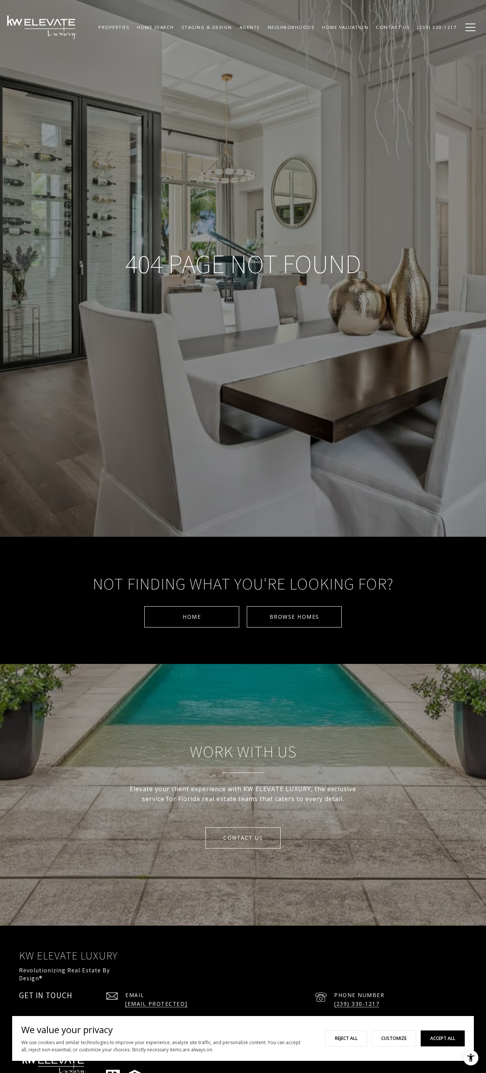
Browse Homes (294, 616)
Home (192, 616)
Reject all (346, 1038)
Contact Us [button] (243, 837)
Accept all (442, 1038)
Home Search (155, 27)
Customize (394, 1038)
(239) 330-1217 (356, 1003)
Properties (113, 27)
